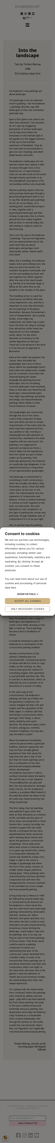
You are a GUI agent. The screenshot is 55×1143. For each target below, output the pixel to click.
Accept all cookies (27, 601)
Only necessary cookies (27, 608)
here (13, 587)
